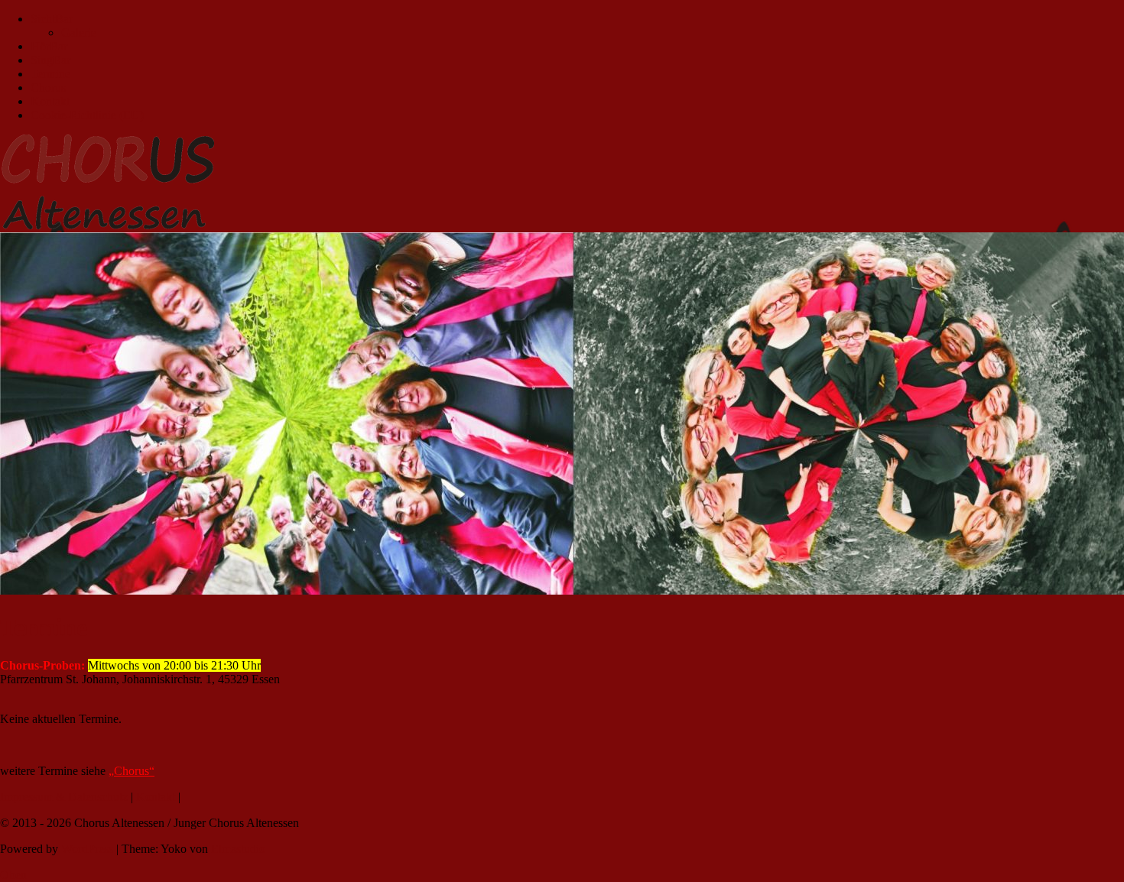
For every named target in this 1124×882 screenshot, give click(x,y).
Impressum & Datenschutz (64, 796)
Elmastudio (238, 848)
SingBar (50, 60)
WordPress (87, 848)
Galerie (78, 32)
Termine (50, 73)
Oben (13, 874)
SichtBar (52, 18)
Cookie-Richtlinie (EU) (87, 115)
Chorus (48, 87)
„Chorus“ (131, 770)
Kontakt (50, 101)
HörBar (49, 46)
